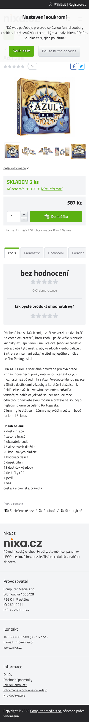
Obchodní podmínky (17, 679)
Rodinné (49, 510)
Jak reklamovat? (15, 684)
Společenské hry (22, 510)
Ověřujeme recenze (44, 290)
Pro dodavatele (14, 695)
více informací (52, 188)
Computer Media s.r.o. (46, 710)
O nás (7, 674)
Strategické (73, 510)
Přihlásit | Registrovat (70, 4)
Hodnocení (56, 252)
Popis (12, 252)
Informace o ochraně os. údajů (25, 690)
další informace (14, 168)
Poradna (78, 252)
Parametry (32, 252)
